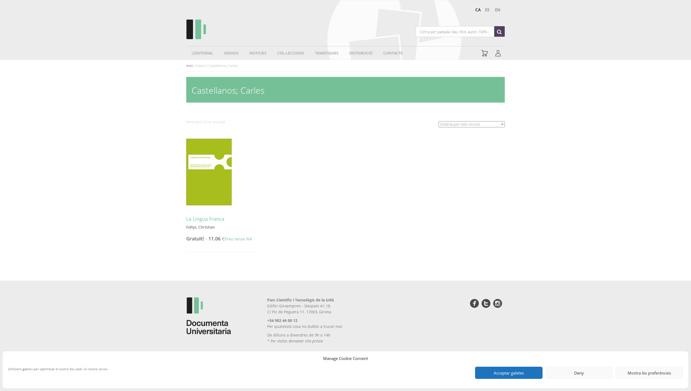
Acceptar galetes (509, 373)
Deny (579, 373)
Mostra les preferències (649, 373)
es (487, 9)
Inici (189, 65)
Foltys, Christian (200, 227)
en (497, 9)
